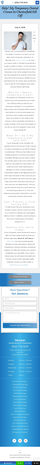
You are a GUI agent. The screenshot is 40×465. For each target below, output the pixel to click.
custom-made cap (22, 60)
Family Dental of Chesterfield (20, 341)
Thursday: (11, 371)
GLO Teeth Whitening (20, 423)
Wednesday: (12, 368)
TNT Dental (27, 457)
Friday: (10, 375)
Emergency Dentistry (20, 432)
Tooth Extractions (20, 408)
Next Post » (20, 282)
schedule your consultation (19, 265)
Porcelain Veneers (20, 420)
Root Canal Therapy (20, 405)
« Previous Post (20, 277)
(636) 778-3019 (20, 346)
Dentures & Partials (20, 402)
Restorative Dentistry (20, 396)
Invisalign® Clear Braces (20, 429)
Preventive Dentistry (20, 381)
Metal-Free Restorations (20, 426)
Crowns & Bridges (20, 399)
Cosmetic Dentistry (20, 417)
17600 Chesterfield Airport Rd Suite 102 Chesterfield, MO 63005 (20, 352)
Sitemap (28, 455)
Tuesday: (11, 364)
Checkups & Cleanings (20, 384)
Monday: (11, 360)
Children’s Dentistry (20, 387)
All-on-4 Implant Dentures (20, 414)
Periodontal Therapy (20, 390)
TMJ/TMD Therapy (20, 393)
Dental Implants (20, 411)
